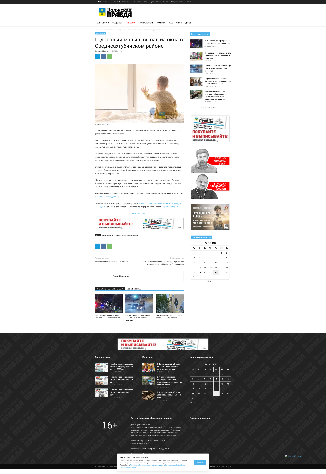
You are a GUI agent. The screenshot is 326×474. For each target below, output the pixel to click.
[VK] (103, 56)
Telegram (178, 203)
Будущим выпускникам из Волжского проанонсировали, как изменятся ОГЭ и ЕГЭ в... (218, 81)
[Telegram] (225, 2)
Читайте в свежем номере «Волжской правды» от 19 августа (121, 379)
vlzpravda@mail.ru (170, 207)
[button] (228, 23)
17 (194, 267)
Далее (188, 23)
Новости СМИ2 (139, 213)
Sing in (228, 466)
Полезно (166, 2)
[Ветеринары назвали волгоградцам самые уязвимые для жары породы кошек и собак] (148, 380)
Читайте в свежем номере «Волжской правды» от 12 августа (121, 392)
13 (210, 262)
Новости (143, 203)
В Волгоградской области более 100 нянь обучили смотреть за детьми (168, 366)
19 (205, 267)
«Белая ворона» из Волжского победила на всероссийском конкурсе (218, 55)
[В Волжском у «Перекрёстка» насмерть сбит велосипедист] (109, 303)
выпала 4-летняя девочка (107, 196)
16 (227, 262)
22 (221, 267)
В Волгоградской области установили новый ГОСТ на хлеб (169, 394)
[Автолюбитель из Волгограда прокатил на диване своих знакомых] (139, 303)
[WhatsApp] (109, 56)
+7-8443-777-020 (158, 440)
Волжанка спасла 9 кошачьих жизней (111, 261)
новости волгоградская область (127, 235)
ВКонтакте (168, 203)
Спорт (179, 23)
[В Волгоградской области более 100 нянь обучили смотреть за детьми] (148, 367)
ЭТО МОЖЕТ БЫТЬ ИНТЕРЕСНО (110, 289)
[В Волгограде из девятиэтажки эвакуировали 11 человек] (170, 303)
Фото (145, 2)
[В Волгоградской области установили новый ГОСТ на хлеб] (148, 395)
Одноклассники (155, 203)
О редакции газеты (177, 2)
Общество (117, 23)
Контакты (189, 2)
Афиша (158, 2)
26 (205, 272)
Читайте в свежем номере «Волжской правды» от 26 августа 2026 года (121, 366)
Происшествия (146, 23)
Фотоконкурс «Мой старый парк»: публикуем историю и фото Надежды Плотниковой (164, 262)
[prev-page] (96, 325)
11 (200, 262)
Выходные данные (217, 466)
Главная (98, 30)
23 (227, 267)
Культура (161, 23)
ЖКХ (171, 23)
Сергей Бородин (103, 51)
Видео (152, 2)
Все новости (138, 2)
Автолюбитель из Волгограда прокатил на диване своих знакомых (137, 317)
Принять (200, 462)
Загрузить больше (209, 107)
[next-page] (100, 325)
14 (216, 262)
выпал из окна (107, 235)
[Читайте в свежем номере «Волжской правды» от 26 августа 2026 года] (101, 367)
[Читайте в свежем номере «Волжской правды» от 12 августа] (101, 392)
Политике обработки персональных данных (146, 465)
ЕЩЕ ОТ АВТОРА (134, 289)
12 (205, 262)
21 (216, 267)
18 (200, 267)
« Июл (209, 281)
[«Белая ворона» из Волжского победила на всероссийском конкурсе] (196, 56)
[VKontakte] (229, 2)
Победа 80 (130, 23)
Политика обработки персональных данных (150, 448)
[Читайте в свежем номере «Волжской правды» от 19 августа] (101, 380)
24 (194, 272)
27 (210, 272)
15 (221, 262)
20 (210, 267)
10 (194, 262)
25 (200, 272)
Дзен (102, 207)
